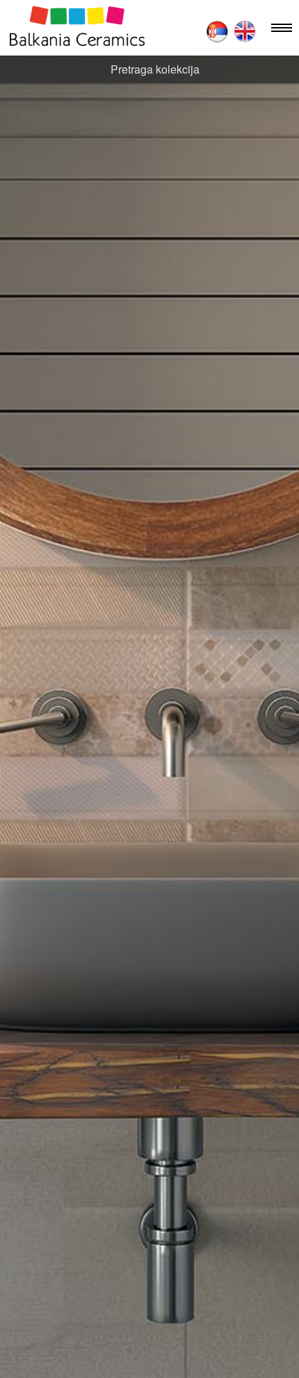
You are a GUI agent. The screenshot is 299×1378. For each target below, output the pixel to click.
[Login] (184, 30)
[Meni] (281, 28)
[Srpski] (216, 31)
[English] (244, 31)
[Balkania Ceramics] (77, 28)
